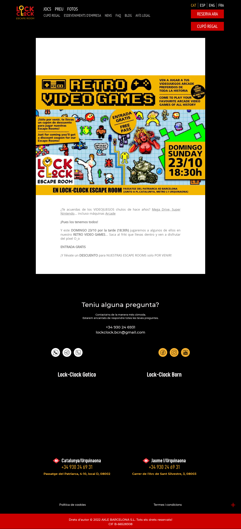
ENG (212, 5)
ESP (202, 5)
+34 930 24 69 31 (76, 467)
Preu (59, 9)
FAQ (118, 15)
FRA (221, 5)
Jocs (47, 9)
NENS (108, 15)
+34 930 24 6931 (120, 327)
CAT (193, 5)
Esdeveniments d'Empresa (82, 15)
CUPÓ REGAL (52, 15)
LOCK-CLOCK (25, 12)
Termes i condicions (168, 504)
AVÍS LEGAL (142, 15)
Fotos (72, 9)
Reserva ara (207, 14)
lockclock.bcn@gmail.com (120, 332)
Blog (128, 15)
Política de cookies (72, 504)
